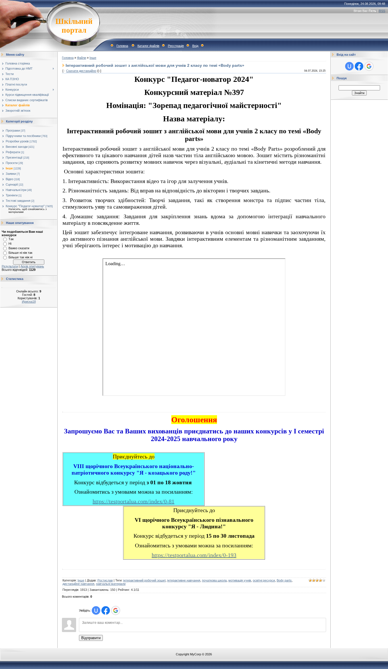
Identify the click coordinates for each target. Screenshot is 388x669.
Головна (122, 45)
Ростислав (105, 580)
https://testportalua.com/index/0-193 (194, 555)
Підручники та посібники (23, 136)
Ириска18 (29, 301)
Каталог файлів (148, 45)
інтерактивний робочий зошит (144, 580)
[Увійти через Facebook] (105, 610)
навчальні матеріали (111, 583)
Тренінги (12, 195)
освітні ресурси (264, 580)
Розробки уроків (17, 141)
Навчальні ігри (16, 190)
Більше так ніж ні (20, 257)
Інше (9, 168)
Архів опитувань (32, 266)
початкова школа (214, 580)
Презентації (14, 157)
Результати (10, 266)
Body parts (284, 580)
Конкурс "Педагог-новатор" (25, 206)
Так (11, 239)
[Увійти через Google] (115, 610)
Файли (81, 57)
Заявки (11, 173)
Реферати (13, 152)
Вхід (195, 45)
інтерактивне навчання (183, 580)
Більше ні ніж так (20, 252)
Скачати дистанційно (81, 70)
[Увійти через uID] (96, 610)
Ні (10, 243)
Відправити (91, 638)
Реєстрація (176, 45)
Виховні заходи (17, 146)
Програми (13, 130)
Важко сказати (19, 248)
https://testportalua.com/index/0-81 (133, 501)
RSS (382, 11)
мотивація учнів (239, 580)
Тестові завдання (18, 200)
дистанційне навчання (78, 583)
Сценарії (12, 184)
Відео (9, 179)
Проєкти (12, 163)
